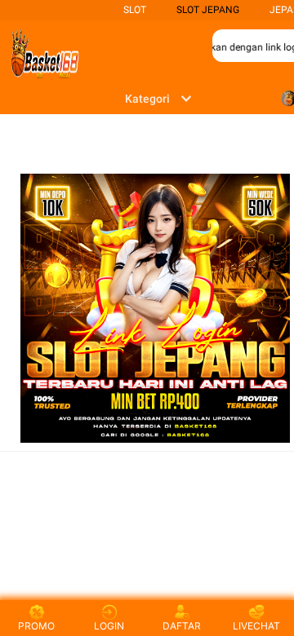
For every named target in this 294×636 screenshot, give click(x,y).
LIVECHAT (256, 626)
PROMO (36, 626)
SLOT (134, 9)
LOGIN (109, 626)
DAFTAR (182, 626)
